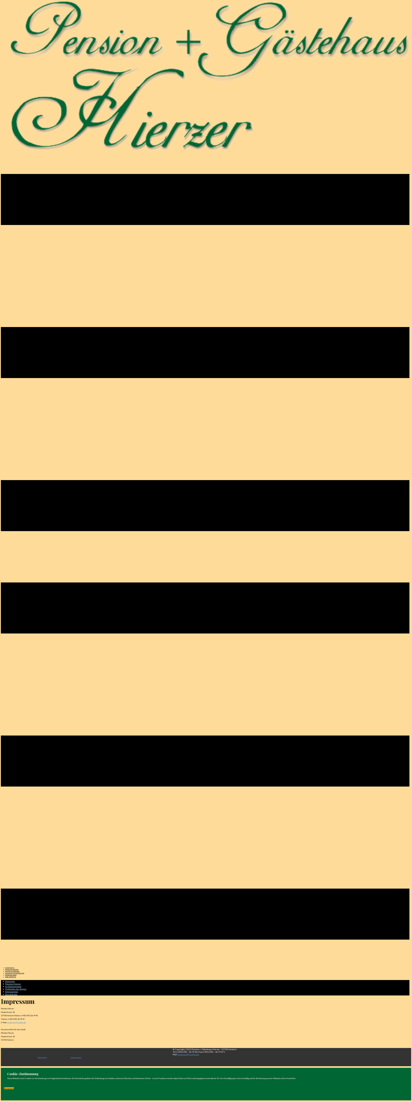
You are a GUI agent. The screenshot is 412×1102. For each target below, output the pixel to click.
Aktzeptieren (9, 1088)
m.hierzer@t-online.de (16, 1022)
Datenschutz (75, 1057)
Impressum (42, 1057)
